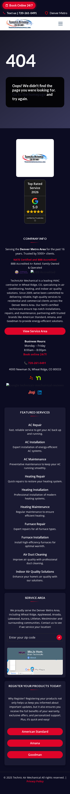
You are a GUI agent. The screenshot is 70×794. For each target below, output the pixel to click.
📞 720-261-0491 (35, 363)
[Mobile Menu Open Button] (60, 23)
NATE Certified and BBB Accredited (35, 259)
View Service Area (35, 331)
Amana (35, 743)
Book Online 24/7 (21, 5)
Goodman (35, 755)
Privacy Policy (35, 781)
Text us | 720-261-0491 (22, 13)
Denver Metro (58, 13)
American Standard (35, 732)
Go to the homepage (29, 94)
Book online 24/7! (35, 354)
